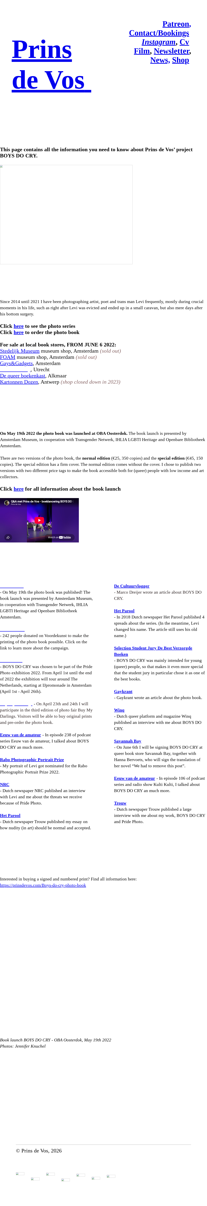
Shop (180, 60)
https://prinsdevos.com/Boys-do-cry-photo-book (43, 885)
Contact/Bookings (159, 32)
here (19, 326)
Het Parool (10, 815)
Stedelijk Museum (20, 351)
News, (160, 60)
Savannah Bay (127, 741)
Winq (119, 710)
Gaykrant (123, 691)
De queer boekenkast (23, 376)
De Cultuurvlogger (131, 585)
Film (142, 51)
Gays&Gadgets (16, 363)
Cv (184, 41)
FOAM (7, 357)
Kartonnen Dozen (19, 382)
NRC (4, 784)
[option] (103, 965)
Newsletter (171, 51)
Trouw (120, 803)
